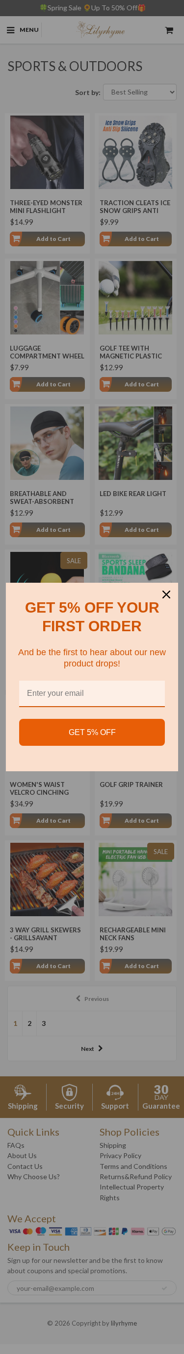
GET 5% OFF (92, 732)
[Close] (166, 594)
